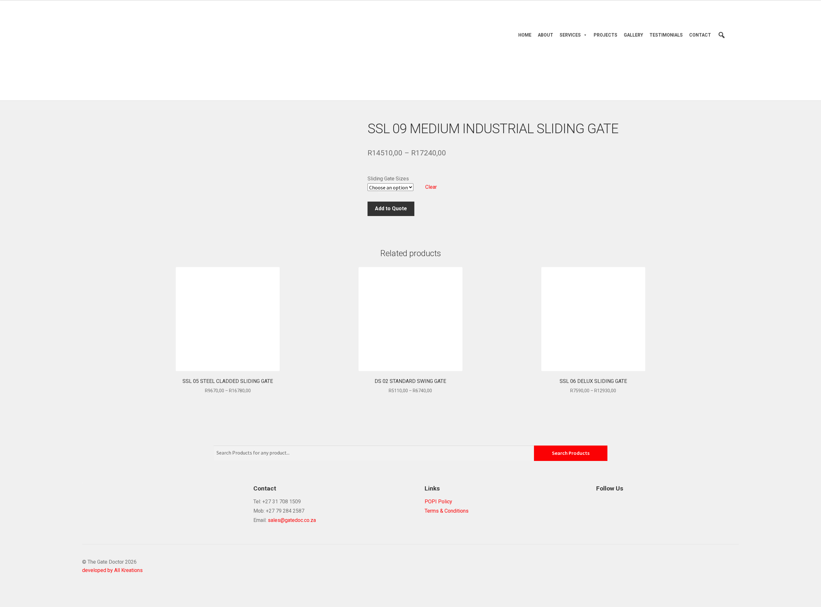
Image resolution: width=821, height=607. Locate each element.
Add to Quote (391, 208)
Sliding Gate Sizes (388, 179)
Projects (605, 35)
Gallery (633, 35)
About (545, 35)
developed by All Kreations (112, 570)
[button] (584, 35)
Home (524, 35)
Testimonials (666, 35)
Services (570, 35)
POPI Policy (438, 502)
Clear (431, 187)
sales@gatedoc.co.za (292, 520)
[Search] (721, 35)
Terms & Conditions (447, 511)
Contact (700, 35)
